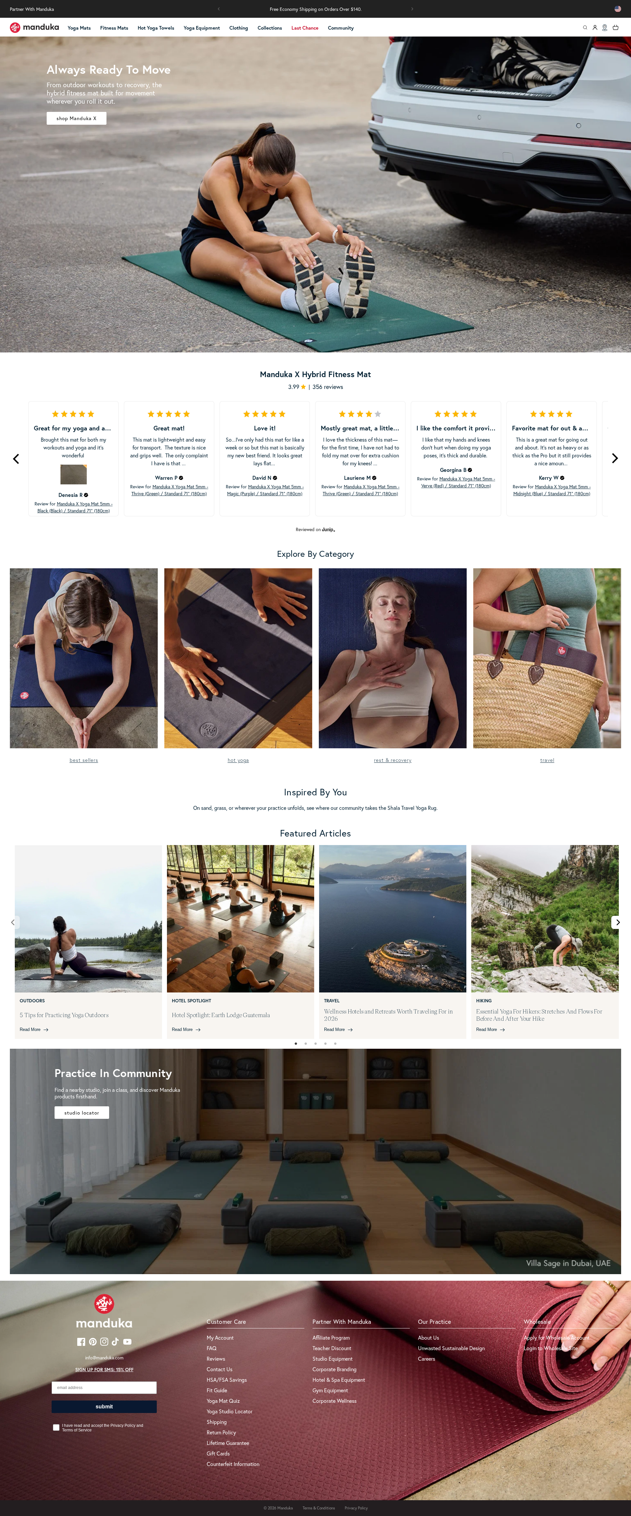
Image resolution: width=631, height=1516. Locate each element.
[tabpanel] (88, 942)
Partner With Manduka (32, 9)
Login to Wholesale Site (551, 1348)
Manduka (285, 1507)
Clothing (238, 28)
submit (104, 1406)
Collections (270, 28)
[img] (86, 495)
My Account (220, 1337)
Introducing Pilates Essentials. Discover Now (315, 9)
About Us (428, 1337)
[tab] (295, 1044)
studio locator (81, 1112)
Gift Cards (218, 1453)
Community (341, 28)
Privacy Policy (356, 1507)
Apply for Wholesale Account (557, 1337)
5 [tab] (335, 1044)
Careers (426, 1358)
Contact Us (219, 1369)
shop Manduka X (77, 118)
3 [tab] (315, 1044)
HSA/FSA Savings (227, 1379)
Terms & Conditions (319, 1507)
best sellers (84, 760)
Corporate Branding (335, 1369)
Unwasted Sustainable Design (451, 1348)
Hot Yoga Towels (156, 28)
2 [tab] (305, 1044)
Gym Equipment (330, 1390)
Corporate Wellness (335, 1400)
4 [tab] (325, 1044)
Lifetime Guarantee (228, 1442)
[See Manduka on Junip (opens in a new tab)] (328, 529)
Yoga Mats (79, 28)
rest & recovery (392, 760)
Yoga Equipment (202, 28)
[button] (219, 9)
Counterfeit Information (233, 1463)
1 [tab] (295, 1044)
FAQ (212, 1348)
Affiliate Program (331, 1337)
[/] (34, 27)
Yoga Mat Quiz (223, 1400)
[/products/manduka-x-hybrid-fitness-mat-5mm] (315, 194)
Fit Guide (217, 1390)
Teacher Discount (332, 1348)
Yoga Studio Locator (229, 1411)
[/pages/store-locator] (605, 28)
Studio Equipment (333, 1358)
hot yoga (238, 760)
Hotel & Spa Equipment (339, 1379)
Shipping (217, 1421)
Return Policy (221, 1432)
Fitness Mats (114, 28)
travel (547, 760)
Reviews (216, 1358)
